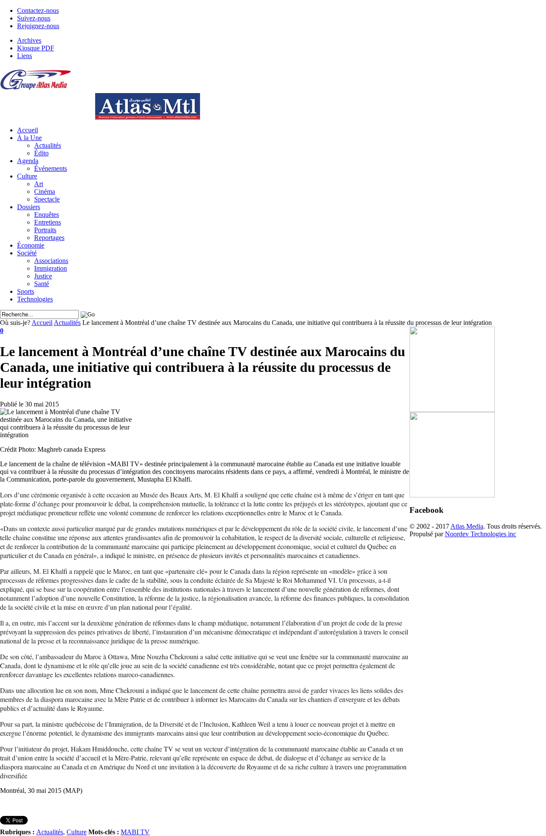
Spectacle (47, 199)
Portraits (45, 230)
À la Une (29, 137)
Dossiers (28, 206)
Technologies (35, 299)
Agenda (27, 160)
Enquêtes (46, 214)
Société (27, 253)
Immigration (50, 268)
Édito (41, 153)
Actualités (47, 145)
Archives (29, 40)
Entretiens (47, 222)
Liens (24, 55)
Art (38, 183)
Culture (27, 176)
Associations (51, 260)
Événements (50, 168)
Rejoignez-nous (38, 25)
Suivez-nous (33, 18)
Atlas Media (466, 526)
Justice (43, 276)
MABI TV (135, 832)
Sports (25, 291)
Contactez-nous (38, 10)
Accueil (27, 130)
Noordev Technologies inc (480, 534)
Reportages (49, 237)
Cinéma (44, 191)
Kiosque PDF (35, 48)
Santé (41, 283)
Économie (30, 245)
